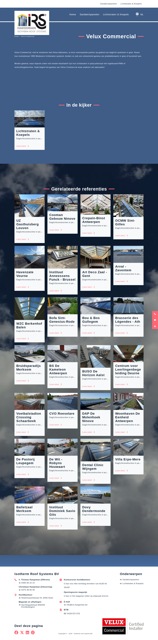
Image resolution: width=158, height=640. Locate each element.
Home (72, 14)
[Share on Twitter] (22, 632)
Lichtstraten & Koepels (131, 4)
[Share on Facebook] (16, 632)
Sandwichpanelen (108, 4)
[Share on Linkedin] (27, 632)
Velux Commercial (27, 36)
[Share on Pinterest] (33, 632)
